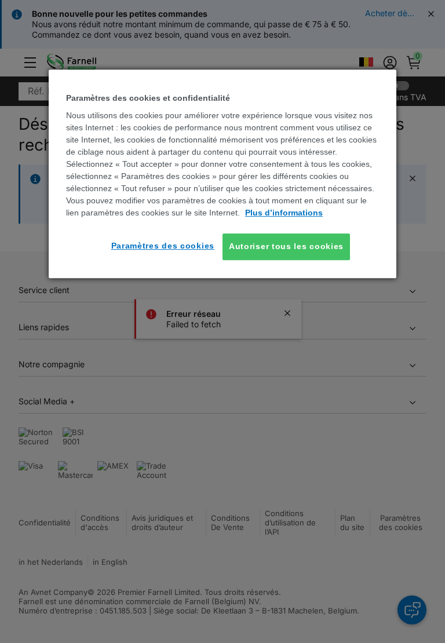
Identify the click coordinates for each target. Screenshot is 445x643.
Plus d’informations (284, 212)
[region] (222, 174)
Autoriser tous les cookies (286, 246)
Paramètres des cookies (162, 245)
